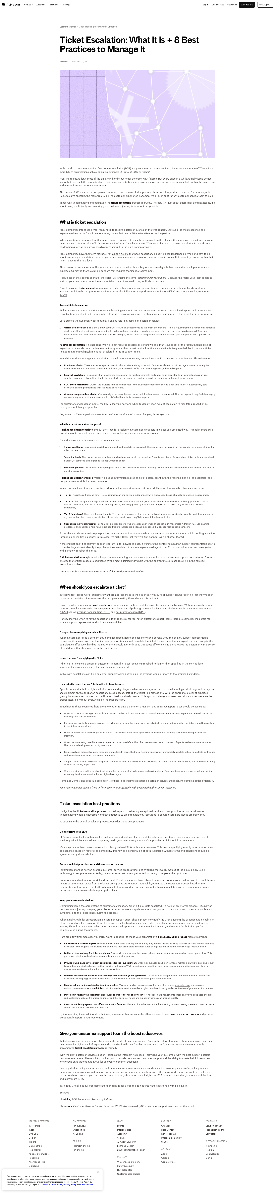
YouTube (121, 1137)
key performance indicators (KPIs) (156, 291)
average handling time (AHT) (93, 612)
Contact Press (168, 1161)
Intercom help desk (133, 1054)
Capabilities (79, 1129)
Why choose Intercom (128, 1161)
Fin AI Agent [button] (265, 4)
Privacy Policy (69, 1185)
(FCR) (114, 168)
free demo (95, 1085)
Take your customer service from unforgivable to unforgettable (95, 787)
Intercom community (171, 1137)
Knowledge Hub (37, 1161)
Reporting (34, 1157)
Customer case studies (128, 1174)
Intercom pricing (81, 1145)
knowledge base (131, 543)
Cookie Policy (86, 1185)
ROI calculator (124, 1170)
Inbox (31, 1129)
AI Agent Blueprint (126, 1141)
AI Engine (78, 1133)
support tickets (120, 253)
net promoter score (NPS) (130, 612)
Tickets (32, 1141)
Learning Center (68, 26)
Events (120, 1125)
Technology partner (215, 1129)
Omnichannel (35, 1145)
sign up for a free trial (124, 1085)
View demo (211, 1145)
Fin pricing (78, 1149)
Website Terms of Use (52, 1185)
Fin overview (79, 1125)
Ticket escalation (69, 310)
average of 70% (196, 168)
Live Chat (33, 1133)
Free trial (210, 1149)
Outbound (34, 1166)
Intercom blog (124, 1129)
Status (164, 1141)
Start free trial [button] (247, 4)
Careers (165, 1157)
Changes (165, 1125)
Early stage (211, 1133)
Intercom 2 (34, 1125)
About (164, 1153)
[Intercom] (11, 5)
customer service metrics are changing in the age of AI (139, 414)
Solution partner (214, 1125)
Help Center (35, 1149)
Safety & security (125, 1166)
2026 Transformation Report (131, 1149)
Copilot (32, 1137)
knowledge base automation (128, 571)
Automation (131, 883)
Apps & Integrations (39, 1153)
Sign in (209, 1157)
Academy (122, 1133)
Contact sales (212, 1153)
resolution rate (182, 985)
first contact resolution (110, 168)
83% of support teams (169, 594)
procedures (106, 994)
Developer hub (168, 1133)
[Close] (98, 1172)
